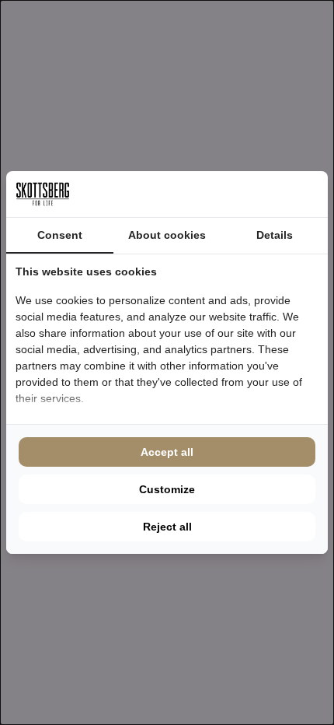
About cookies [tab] (167, 235)
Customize (167, 489)
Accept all (167, 452)
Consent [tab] (59, 235)
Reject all (167, 526)
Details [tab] (274, 235)
